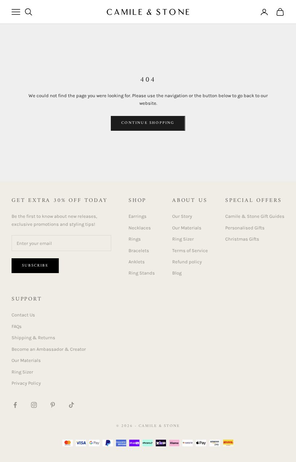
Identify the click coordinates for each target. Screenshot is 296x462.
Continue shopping (147, 123)
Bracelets (139, 250)
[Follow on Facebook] (15, 405)
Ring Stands (142, 273)
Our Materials (186, 227)
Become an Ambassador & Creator (49, 349)
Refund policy (187, 261)
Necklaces (140, 227)
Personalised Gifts (245, 227)
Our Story (182, 216)
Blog (177, 273)
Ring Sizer (183, 239)
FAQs (17, 326)
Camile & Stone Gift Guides (254, 216)
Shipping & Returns (33, 337)
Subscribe (35, 265)
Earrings (138, 216)
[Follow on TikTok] (71, 405)
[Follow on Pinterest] (52, 405)
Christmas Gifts (242, 239)
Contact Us (23, 315)
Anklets (137, 261)
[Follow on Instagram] (34, 405)
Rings (135, 239)
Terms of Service (190, 250)
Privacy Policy (26, 383)
